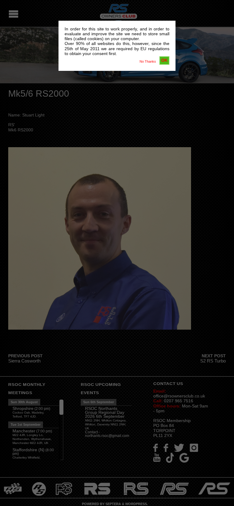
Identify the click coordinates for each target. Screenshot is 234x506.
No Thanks (148, 61)
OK (164, 60)
